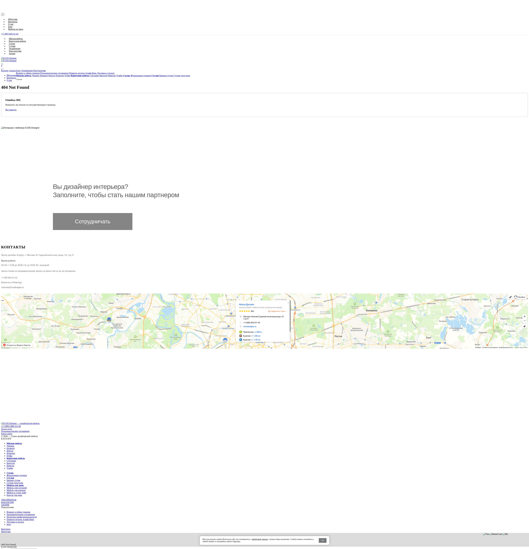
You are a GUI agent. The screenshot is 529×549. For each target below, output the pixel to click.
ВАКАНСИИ (7, 502)
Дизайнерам (27, 70)
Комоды (112, 75)
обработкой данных (260, 539)
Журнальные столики (141, 75)
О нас (11, 24)
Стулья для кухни (181, 75)
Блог (10, 26)
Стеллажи (94, 75)
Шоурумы (12, 19)
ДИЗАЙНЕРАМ (8, 500)
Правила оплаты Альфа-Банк (83, 73)
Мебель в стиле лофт (16, 493)
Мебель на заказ (15, 29)
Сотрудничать (92, 221)
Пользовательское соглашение (54, 73)
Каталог (5, 70)
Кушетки (60, 75)
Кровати (44, 75)
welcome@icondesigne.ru (12, 287)
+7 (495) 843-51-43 (9, 34)
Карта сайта (6, 434)
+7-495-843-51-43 (9, 277)
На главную (11, 110)
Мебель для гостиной (17, 488)
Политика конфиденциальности (22, 517)
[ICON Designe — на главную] (20, 423)
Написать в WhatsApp (11, 282)
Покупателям (39, 70)
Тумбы (119, 75)
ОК (323, 540)
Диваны (35, 75)
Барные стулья (166, 75)
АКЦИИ (5, 505)
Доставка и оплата (105, 73)
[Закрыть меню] (2, 68)
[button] (264, 4)
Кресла (51, 75)
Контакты (12, 22)
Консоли (103, 75)
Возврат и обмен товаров (28, 73)
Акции (12, 70)
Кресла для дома (14, 495)
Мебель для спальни (16, 490)
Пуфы (67, 75)
